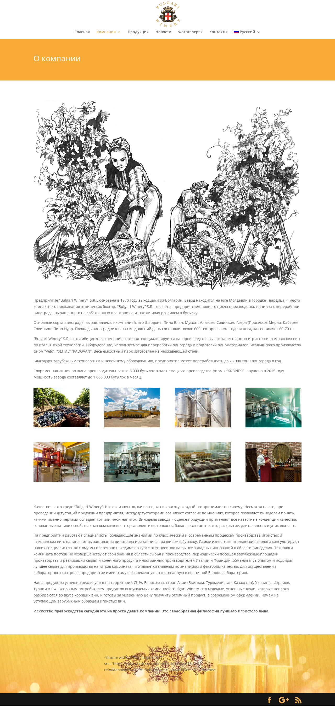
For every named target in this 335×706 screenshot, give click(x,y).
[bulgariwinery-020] (62, 480)
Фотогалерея (190, 32)
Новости (163, 32)
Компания (106, 32)
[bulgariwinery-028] (203, 425)
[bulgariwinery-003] (273, 425)
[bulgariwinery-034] (132, 425)
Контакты (218, 32)
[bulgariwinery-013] (203, 480)
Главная (82, 32)
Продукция (138, 32)
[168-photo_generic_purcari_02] (62, 425)
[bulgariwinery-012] (132, 480)
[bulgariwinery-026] (273, 480)
